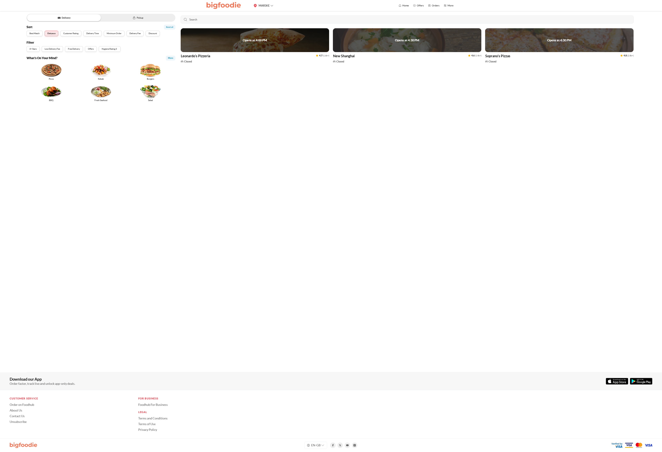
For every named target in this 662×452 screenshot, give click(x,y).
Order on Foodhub (22, 404)
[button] (254, 46)
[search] (407, 19)
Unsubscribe (18, 422)
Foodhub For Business (153, 404)
